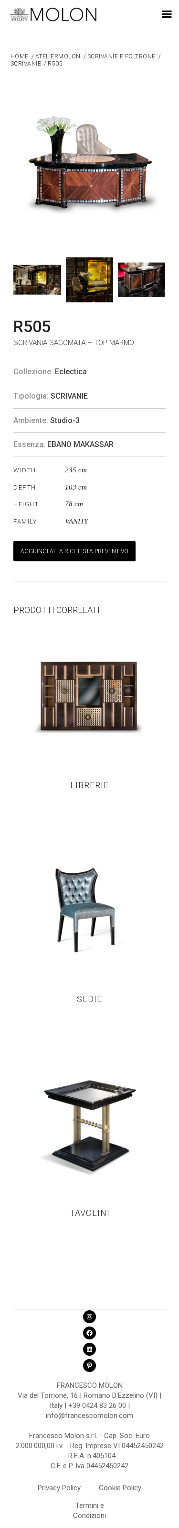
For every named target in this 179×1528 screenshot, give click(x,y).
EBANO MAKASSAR (80, 444)
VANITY (76, 521)
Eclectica (71, 371)
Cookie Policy (120, 1487)
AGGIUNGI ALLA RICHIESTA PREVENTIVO (74, 551)
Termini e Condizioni (89, 1507)
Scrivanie (69, 396)
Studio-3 (65, 420)
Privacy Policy (59, 1487)
